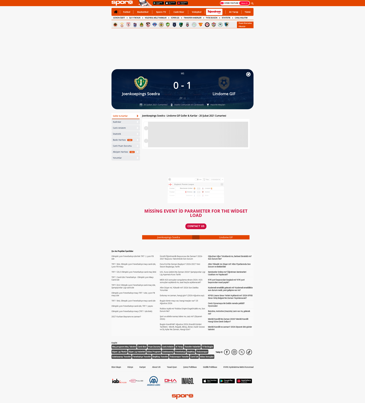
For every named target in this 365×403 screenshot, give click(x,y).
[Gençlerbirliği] (115, 24)
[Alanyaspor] (141, 24)
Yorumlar (117, 157)
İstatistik (117, 133)
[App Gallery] (244, 382)
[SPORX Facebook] (227, 352)
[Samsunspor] (128, 24)
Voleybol (196, 11)
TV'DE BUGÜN (211, 18)
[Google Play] (227, 382)
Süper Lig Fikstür (119, 352)
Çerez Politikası (190, 367)
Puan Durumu (245, 23)
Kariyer (142, 367)
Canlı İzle (194, 357)
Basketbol (142, 11)
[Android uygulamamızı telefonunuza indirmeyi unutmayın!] (157, 4)
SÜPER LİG (175, 18)
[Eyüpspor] (213, 24)
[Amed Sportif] (167, 24)
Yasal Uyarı (172, 367)
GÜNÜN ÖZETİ (119, 18)
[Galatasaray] (121, 24)
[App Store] (210, 382)
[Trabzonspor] (135, 24)
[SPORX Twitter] (242, 352)
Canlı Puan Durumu (122, 145)
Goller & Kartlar (120, 116)
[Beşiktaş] (187, 24)
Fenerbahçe (180, 352)
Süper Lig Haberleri (137, 352)
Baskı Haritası (122, 139)
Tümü (248, 11)
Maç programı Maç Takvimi (124, 347)
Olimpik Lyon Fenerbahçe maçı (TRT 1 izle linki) (131, 311)
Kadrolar (117, 122)
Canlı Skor (179, 11)
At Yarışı (233, 11)
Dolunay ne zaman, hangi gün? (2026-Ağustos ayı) (182, 295)
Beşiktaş (191, 352)
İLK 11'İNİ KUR (134, 18)
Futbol (126, 11)
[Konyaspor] (220, 24)
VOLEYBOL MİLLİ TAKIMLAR (155, 18)
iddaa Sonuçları (207, 357)
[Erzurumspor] (226, 24)
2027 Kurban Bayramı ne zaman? (126, 316)
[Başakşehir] (174, 24)
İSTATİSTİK (226, 18)
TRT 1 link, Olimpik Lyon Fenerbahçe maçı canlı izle (133, 301)
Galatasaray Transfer (121, 357)
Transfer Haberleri (192, 347)
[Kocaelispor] (181, 24)
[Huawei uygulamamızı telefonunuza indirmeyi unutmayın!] (181, 4)
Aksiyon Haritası (123, 151)
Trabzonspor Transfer (179, 357)
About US (156, 367)
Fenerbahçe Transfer (142, 357)
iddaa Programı (154, 352)
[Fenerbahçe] (161, 24)
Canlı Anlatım (119, 127)
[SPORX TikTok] (249, 352)
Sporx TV (161, 11)
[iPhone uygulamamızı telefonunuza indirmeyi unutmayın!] (169, 4)
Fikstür (242, 26)
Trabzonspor (202, 352)
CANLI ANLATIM (241, 18)
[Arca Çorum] (207, 24)
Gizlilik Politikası (210, 367)
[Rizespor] (194, 24)
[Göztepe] (200, 24)
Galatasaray (167, 352)
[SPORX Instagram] (234, 352)
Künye (130, 367)
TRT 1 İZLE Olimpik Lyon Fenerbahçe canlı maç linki (133, 272)
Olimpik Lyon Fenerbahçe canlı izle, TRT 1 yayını (132, 306)
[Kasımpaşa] (154, 24)
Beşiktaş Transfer (160, 357)
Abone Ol (244, 3)
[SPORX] (182, 396)
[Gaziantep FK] (148, 24)
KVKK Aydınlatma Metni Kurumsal (238, 367)
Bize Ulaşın (116, 367)
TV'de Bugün (207, 347)
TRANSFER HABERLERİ (192, 18)
